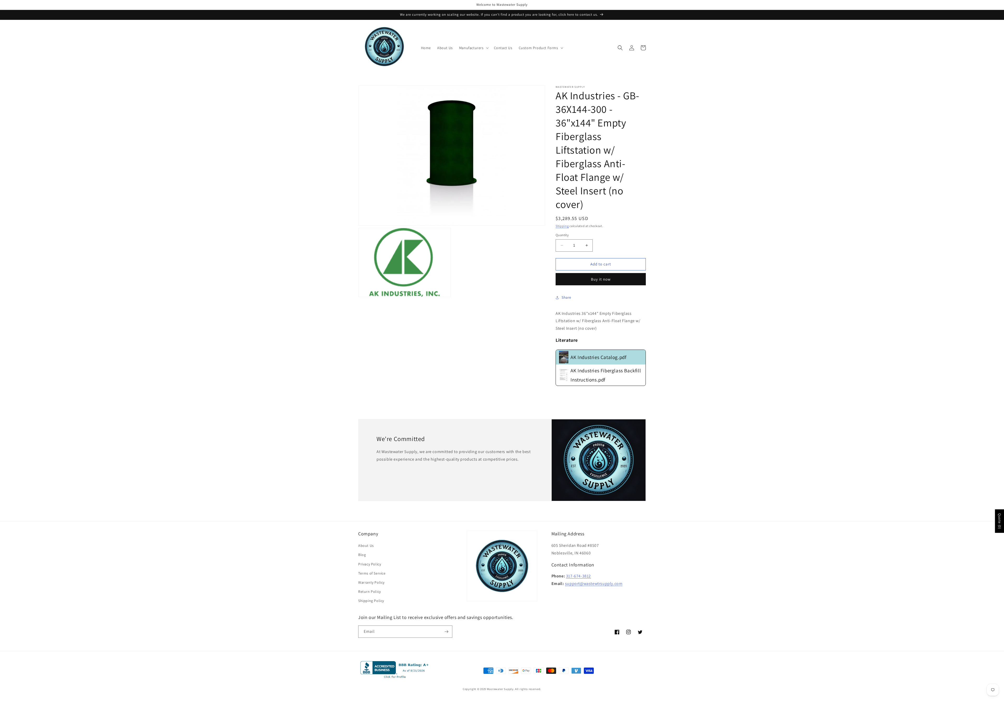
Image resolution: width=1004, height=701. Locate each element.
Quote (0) (999, 521)
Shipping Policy (371, 600)
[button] (473, 47)
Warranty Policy (371, 582)
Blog (362, 554)
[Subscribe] (446, 631)
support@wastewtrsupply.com (594, 583)
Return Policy (369, 591)
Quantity (562, 235)
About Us (366, 545)
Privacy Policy (369, 564)
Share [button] (566, 297)
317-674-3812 (578, 576)
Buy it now (601, 279)
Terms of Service (372, 573)
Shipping (562, 226)
